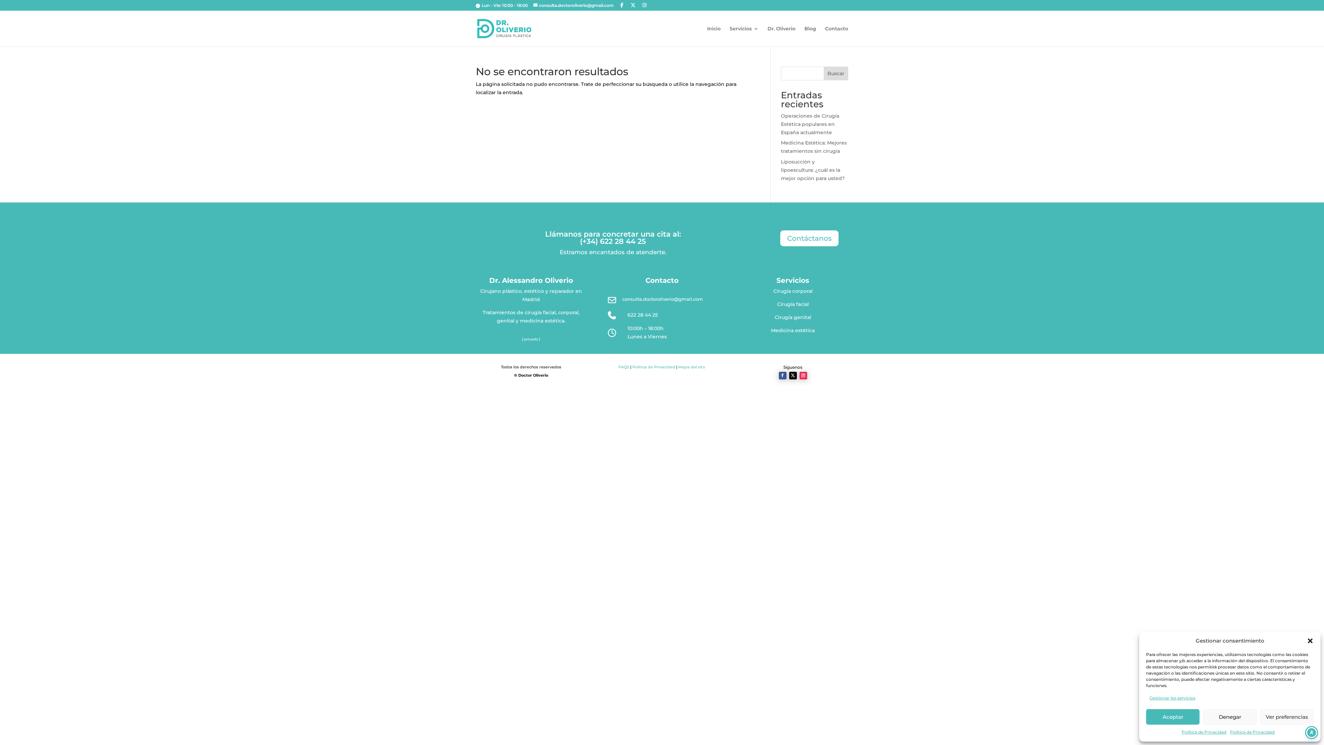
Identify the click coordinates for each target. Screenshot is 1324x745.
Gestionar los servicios (1172, 698)
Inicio (714, 29)
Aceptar (1173, 717)
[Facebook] (622, 5)
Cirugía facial (793, 304)
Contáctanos (809, 238)
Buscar (836, 73)
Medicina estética (793, 330)
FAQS (624, 367)
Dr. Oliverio (781, 29)
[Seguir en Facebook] (782, 375)
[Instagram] (644, 5)
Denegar (1230, 717)
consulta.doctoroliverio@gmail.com (662, 299)
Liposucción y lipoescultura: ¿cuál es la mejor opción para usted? (813, 170)
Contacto (836, 29)
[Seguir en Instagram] (803, 375)
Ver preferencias (1287, 717)
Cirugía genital (793, 317)
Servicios (741, 29)
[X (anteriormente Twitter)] (633, 5)
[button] (1310, 640)
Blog (810, 29)
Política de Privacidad (1204, 732)
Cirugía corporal (793, 291)
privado (531, 339)
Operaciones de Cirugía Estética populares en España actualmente (810, 124)
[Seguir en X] (793, 375)
